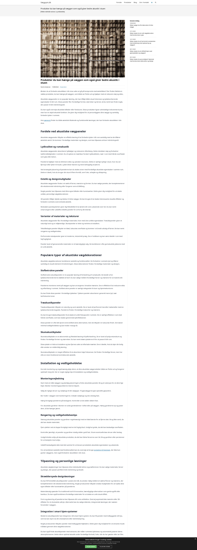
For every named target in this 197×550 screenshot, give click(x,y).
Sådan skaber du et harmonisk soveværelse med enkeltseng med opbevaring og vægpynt (142, 43)
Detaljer (115, 543)
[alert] (98, 543)
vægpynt (47, 120)
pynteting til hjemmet (102, 450)
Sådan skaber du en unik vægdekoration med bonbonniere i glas (142, 34)
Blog (135, 2)
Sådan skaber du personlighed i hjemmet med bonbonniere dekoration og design (142, 60)
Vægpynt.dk (46, 2)
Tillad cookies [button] (91, 546)
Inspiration (63, 87)
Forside (119, 2)
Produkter (127, 2)
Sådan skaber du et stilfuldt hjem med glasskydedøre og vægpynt (141, 52)
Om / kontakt (144, 2)
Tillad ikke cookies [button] (105, 546)
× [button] (195, 539)
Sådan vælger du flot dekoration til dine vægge (141, 26)
